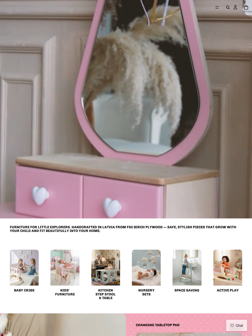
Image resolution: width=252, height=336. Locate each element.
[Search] (227, 7)
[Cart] (246, 7)
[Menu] (217, 7)
